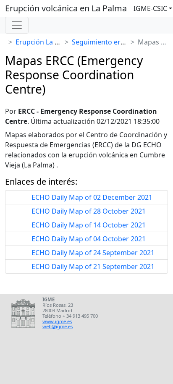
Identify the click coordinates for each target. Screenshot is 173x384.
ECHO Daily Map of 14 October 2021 (88, 225)
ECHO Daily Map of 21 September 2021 (93, 266)
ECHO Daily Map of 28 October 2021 (88, 211)
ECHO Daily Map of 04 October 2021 (88, 238)
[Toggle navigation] (17, 25)
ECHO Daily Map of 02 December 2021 (91, 197)
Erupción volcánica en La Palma (66, 8)
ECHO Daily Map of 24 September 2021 (93, 252)
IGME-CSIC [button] (150, 8)
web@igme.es (57, 326)
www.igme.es (57, 321)
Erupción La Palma (45, 42)
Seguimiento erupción (107, 42)
